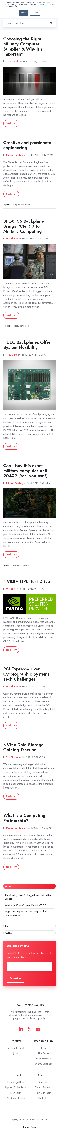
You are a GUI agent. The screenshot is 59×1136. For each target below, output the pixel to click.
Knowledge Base (15, 1082)
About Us (43, 1075)
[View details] (21, 1029)
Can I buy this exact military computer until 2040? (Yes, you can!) (25, 470)
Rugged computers (21, 204)
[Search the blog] (51, 23)
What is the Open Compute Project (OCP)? (25, 905)
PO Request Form (15, 1098)
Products (15, 1041)
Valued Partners (43, 1087)
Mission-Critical (15, 1048)
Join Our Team (43, 1093)
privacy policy (46, 4)
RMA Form (15, 1093)
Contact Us (43, 1098)
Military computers (21, 325)
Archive (8, 933)
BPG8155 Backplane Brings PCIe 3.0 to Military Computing (23, 226)
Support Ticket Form (15, 1087)
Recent (8, 886)
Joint (15, 1053)
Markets (43, 1082)
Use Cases (43, 1053)
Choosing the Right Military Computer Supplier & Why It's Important (22, 46)
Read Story (11, 123)
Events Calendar (43, 1064)
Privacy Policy (29, 1127)
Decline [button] (35, 12)
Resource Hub (43, 1041)
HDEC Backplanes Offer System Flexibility (27, 345)
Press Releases (43, 1058)
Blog (43, 1048)
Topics (8, 926)
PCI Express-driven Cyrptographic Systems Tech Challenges (26, 674)
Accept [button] (23, 12)
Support (15, 1075)
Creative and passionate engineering (27, 145)
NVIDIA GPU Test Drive (26, 581)
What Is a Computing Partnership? (24, 818)
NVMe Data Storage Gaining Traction (23, 747)
